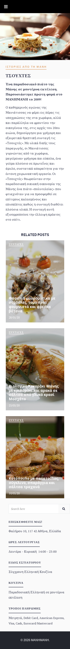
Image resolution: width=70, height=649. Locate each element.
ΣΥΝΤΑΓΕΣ (16, 244)
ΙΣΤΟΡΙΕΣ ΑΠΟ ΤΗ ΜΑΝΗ (26, 66)
